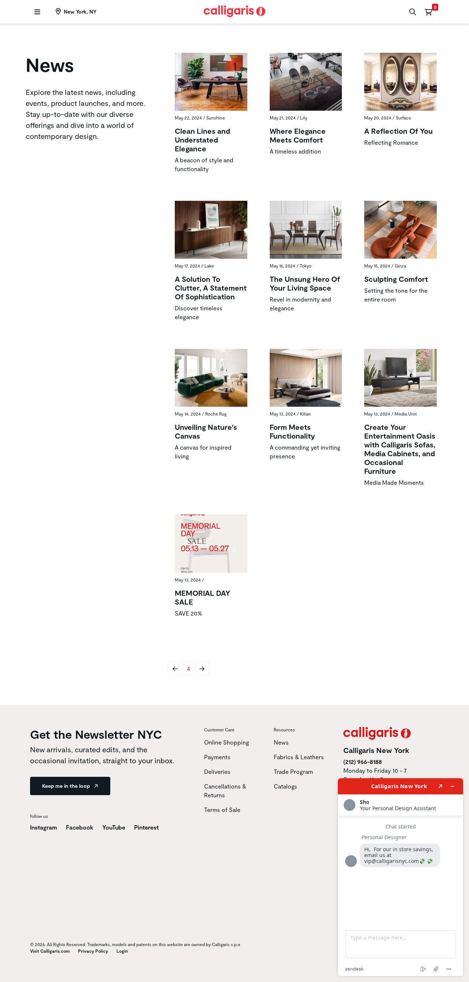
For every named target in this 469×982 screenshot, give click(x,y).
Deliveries (217, 771)
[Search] (411, 12)
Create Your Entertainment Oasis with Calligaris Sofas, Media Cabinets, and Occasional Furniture (399, 448)
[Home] (235, 10)
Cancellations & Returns (225, 790)
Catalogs (285, 786)
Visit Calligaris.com (50, 950)
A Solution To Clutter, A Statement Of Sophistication (211, 287)
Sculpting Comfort (396, 278)
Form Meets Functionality (292, 431)
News (281, 742)
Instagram (43, 827)
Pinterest (146, 827)
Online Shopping (226, 742)
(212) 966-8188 (362, 761)
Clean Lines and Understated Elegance (202, 139)
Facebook (79, 827)
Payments (217, 756)
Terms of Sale (222, 809)
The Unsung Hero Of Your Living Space (305, 283)
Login (122, 950)
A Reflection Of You (398, 130)
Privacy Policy (93, 950)
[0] (428, 11)
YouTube (113, 827)
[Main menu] (36, 12)
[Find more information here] (400, 877)
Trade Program (293, 771)
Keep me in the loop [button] (66, 786)
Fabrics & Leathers (299, 756)
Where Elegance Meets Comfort (298, 135)
